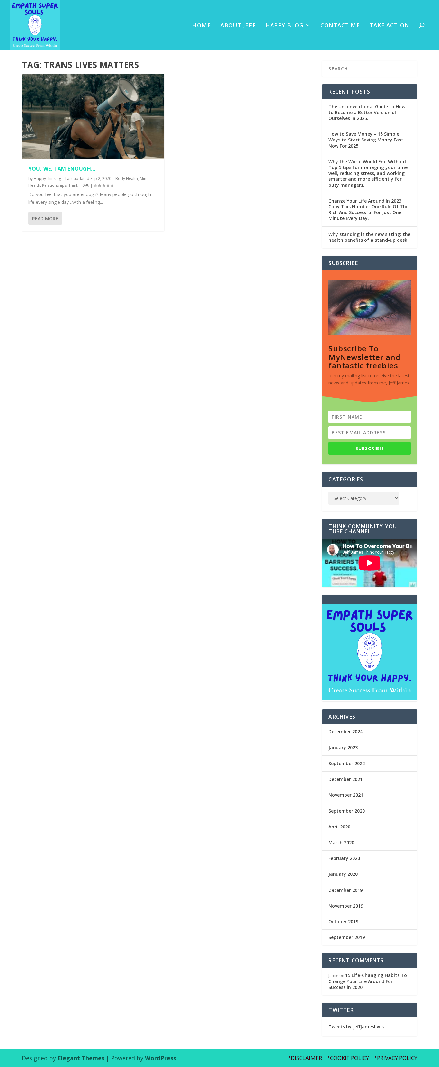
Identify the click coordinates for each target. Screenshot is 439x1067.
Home (201, 26)
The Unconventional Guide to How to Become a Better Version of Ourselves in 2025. (366, 112)
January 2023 (343, 748)
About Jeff (238, 26)
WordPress (160, 1058)
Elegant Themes (81, 1058)
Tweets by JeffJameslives (356, 1027)
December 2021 (345, 779)
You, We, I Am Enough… (61, 168)
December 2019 (345, 890)
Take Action (389, 26)
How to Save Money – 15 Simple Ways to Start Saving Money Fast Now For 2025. (365, 140)
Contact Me (340, 26)
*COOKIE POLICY (348, 1058)
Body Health (126, 178)
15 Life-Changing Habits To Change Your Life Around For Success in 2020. (367, 981)
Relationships (54, 185)
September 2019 (346, 937)
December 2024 (345, 731)
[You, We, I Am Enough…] (93, 116)
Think (73, 185)
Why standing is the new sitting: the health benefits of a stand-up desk (369, 237)
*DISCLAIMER (305, 1058)
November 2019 (345, 906)
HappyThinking (47, 178)
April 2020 (339, 827)
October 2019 (343, 921)
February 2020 (344, 858)
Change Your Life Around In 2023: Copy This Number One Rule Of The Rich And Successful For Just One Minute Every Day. (368, 210)
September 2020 (346, 811)
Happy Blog (284, 26)
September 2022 (346, 763)
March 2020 (341, 842)
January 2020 (343, 874)
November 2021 (345, 795)
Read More (45, 218)
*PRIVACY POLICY (395, 1058)
